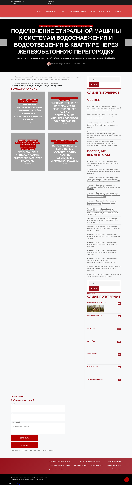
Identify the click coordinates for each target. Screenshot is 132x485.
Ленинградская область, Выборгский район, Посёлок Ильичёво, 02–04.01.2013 (104, 187)
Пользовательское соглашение (59, 461)
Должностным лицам (56, 469)
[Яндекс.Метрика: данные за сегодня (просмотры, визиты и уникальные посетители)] (16, 484)
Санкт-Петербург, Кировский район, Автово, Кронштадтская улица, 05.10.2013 (103, 171)
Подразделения (51, 11)
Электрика (91, 328)
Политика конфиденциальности (89, 461)
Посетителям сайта (80, 465)
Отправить (24, 438)
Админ (89, 266)
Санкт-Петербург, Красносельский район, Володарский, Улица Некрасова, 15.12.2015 (102, 203)
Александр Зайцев (57, 64)
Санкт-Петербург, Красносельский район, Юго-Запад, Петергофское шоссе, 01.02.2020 (103, 163)
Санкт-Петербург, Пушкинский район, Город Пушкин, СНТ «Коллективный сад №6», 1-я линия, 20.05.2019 (102, 260)
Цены (108, 11)
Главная (38, 11)
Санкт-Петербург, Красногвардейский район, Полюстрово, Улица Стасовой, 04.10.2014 (102, 220)
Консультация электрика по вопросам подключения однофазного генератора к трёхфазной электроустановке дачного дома (102, 143)
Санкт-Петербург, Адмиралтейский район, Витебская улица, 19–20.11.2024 (102, 244)
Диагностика (92, 354)
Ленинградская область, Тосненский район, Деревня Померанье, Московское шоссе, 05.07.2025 (104, 268)
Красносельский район (96, 303)
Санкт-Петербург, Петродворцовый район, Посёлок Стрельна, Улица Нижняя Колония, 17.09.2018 (103, 195)
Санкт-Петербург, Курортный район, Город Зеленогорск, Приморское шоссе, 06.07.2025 (103, 228)
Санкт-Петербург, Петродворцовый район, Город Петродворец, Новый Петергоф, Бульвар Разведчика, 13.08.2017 (103, 179)
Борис (89, 274)
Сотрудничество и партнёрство (59, 465)
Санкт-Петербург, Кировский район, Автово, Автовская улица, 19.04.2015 (104, 275)
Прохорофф (91, 209)
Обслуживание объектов (78, 11)
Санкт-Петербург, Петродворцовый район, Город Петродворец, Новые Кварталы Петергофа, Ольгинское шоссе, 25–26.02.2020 (103, 211)
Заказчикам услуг (97, 465)
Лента (93, 11)
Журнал (101, 11)
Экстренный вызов (95, 379)
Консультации (92, 366)
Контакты (118, 11)
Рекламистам (116, 469)
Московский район (94, 315)
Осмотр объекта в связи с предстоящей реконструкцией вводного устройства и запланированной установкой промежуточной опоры (102, 125)
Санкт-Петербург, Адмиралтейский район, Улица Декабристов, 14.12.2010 (102, 252)
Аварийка (91, 341)
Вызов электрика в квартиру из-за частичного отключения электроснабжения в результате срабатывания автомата (102, 116)
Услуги (63, 11)
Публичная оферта (114, 461)
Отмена (24, 445)
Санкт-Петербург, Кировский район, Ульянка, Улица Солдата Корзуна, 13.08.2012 (103, 236)
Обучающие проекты (114, 465)
